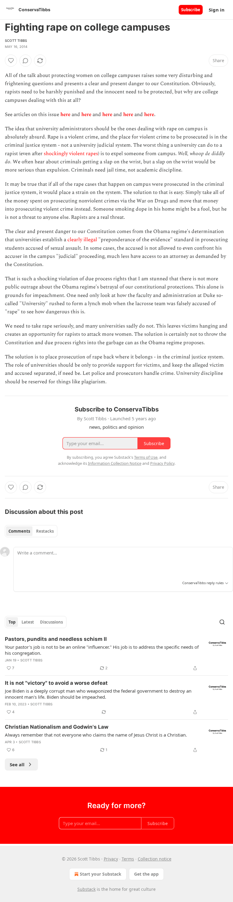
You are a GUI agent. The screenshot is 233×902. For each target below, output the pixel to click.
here (65, 114)
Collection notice (154, 859)
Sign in (217, 10)
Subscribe (190, 9)
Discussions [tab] (51, 622)
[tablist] (31, 531)
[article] (116, 653)
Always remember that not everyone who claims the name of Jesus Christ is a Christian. (96, 735)
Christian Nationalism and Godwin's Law (56, 727)
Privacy (111, 859)
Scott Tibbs (16, 40)
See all (17, 764)
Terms (128, 859)
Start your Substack (100, 874)
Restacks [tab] (45, 531)
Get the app (146, 874)
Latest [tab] (28, 622)
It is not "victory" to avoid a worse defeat (56, 683)
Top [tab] (11, 622)
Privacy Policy (162, 463)
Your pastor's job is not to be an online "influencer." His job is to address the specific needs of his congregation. (102, 650)
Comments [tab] (19, 531)
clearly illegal (82, 240)
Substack (86, 889)
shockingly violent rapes (71, 154)
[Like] (11, 61)
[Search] (222, 622)
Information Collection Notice (114, 463)
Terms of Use (145, 457)
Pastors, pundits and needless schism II (56, 639)
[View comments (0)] (25, 61)
